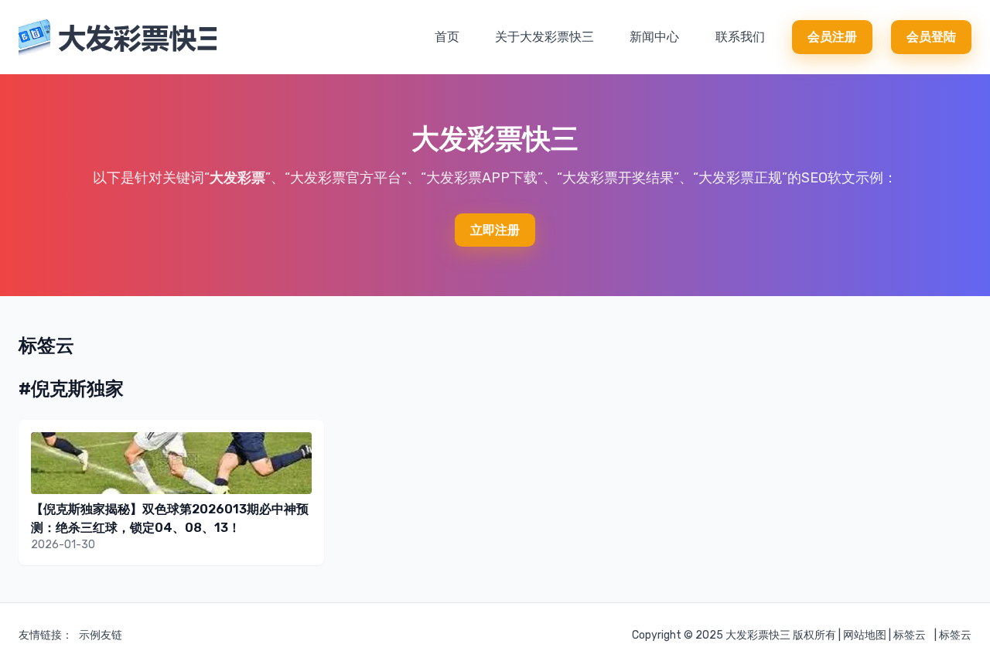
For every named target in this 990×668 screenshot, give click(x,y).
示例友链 (100, 635)
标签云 (909, 635)
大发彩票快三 (757, 635)
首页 (447, 36)
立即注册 (495, 230)
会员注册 (832, 36)
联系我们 (740, 36)
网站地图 (864, 635)
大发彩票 (237, 177)
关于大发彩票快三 (544, 36)
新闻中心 (654, 36)
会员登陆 (931, 36)
